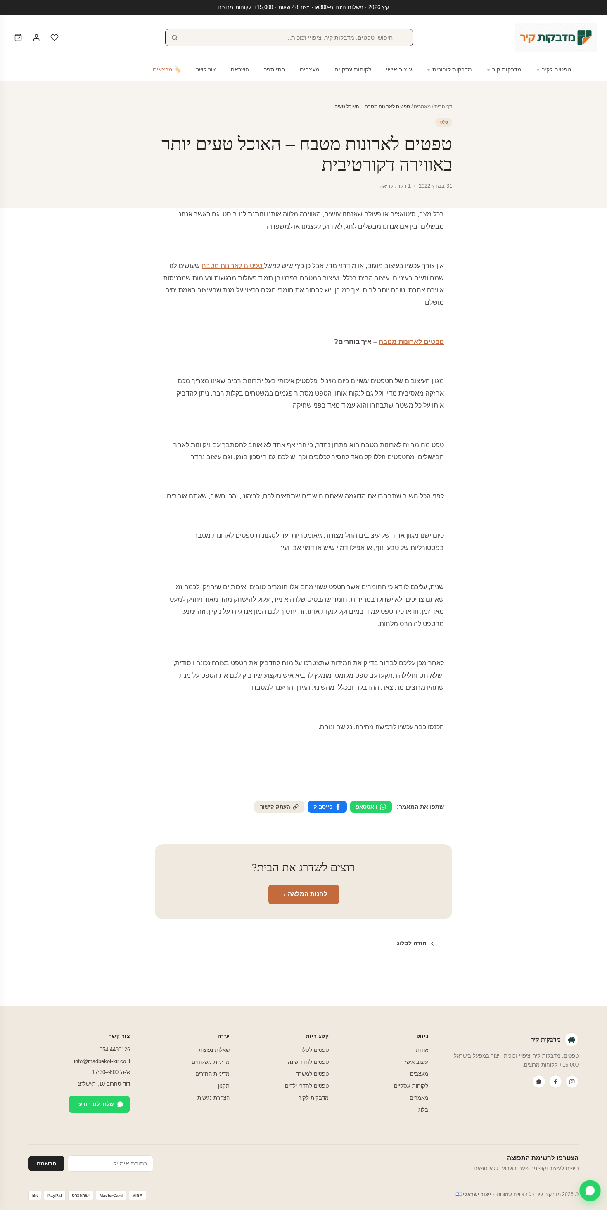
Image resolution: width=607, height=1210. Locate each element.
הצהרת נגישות (213, 1098)
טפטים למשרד (312, 1074)
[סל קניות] (18, 37)
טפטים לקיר (556, 69)
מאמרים (422, 106)
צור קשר (206, 69)
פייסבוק (322, 807)
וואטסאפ (366, 807)
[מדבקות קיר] (556, 37)
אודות (422, 1050)
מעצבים (310, 69)
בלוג (423, 1110)
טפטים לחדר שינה (308, 1062)
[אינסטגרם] (572, 1081)
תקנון (224, 1086)
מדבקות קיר (507, 69)
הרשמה (46, 1163)
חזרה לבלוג (412, 943)
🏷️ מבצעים (167, 69)
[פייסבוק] (555, 1081)
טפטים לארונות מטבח (233, 265)
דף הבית (443, 106)
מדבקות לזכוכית (452, 69)
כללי (443, 122)
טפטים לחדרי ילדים (307, 1086)
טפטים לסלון (314, 1050)
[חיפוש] (174, 37)
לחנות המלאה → (303, 894)
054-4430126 (115, 1049)
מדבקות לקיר (314, 1098)
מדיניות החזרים (212, 1074)
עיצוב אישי (399, 69)
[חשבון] (36, 37)
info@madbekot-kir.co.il (102, 1061)
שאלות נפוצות (214, 1050)
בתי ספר (274, 69)
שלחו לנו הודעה (94, 1104)
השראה (240, 69)
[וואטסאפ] (538, 1081)
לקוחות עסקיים (352, 69)
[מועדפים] (54, 37)
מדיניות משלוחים (211, 1062)
